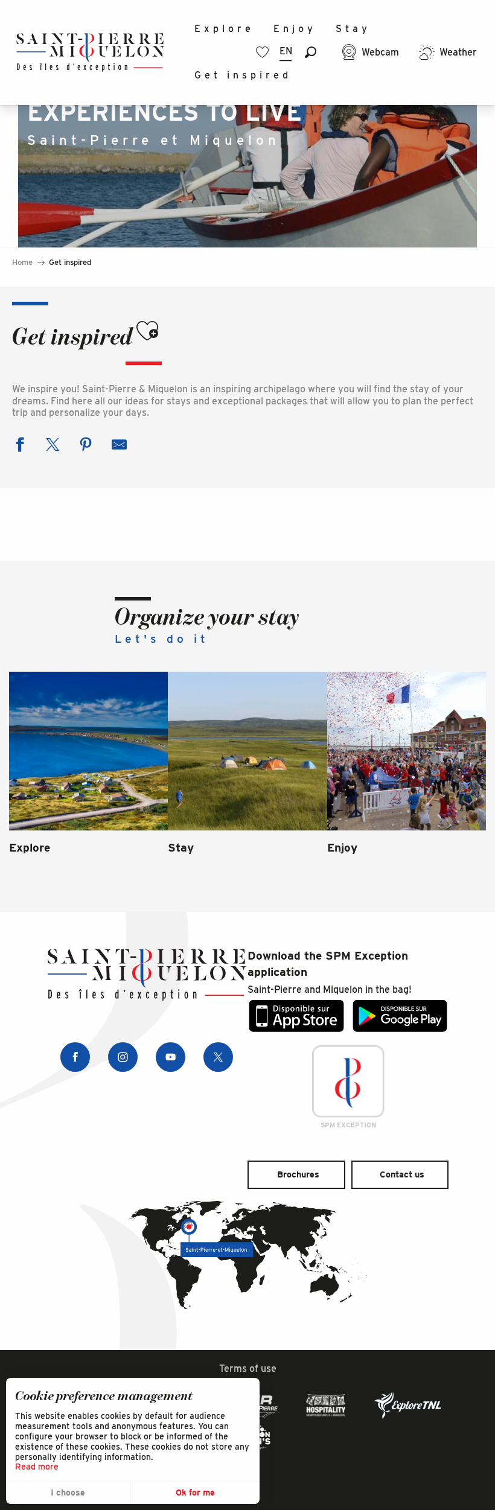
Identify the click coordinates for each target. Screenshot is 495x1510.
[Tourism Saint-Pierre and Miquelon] (90, 52)
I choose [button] (68, 1492)
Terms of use (247, 1368)
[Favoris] (263, 52)
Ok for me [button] (195, 1492)
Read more (37, 1466)
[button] (310, 52)
